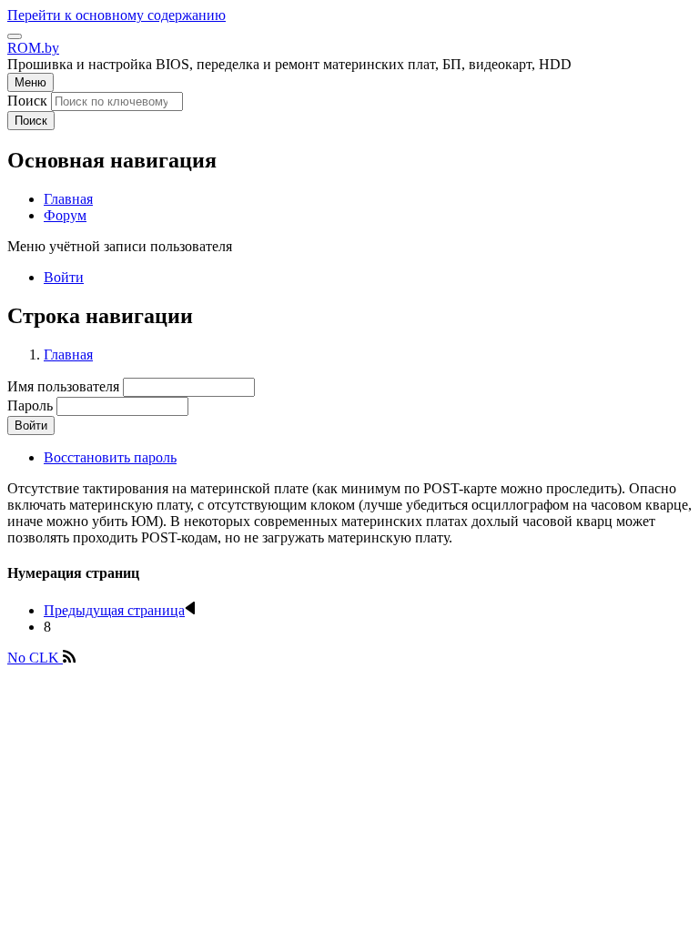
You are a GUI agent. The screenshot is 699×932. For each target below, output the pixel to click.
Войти (64, 277)
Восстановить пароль (110, 457)
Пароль (30, 405)
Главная (68, 354)
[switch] (14, 36)
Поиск (27, 100)
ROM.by (33, 48)
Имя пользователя (63, 386)
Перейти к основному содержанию (116, 15)
